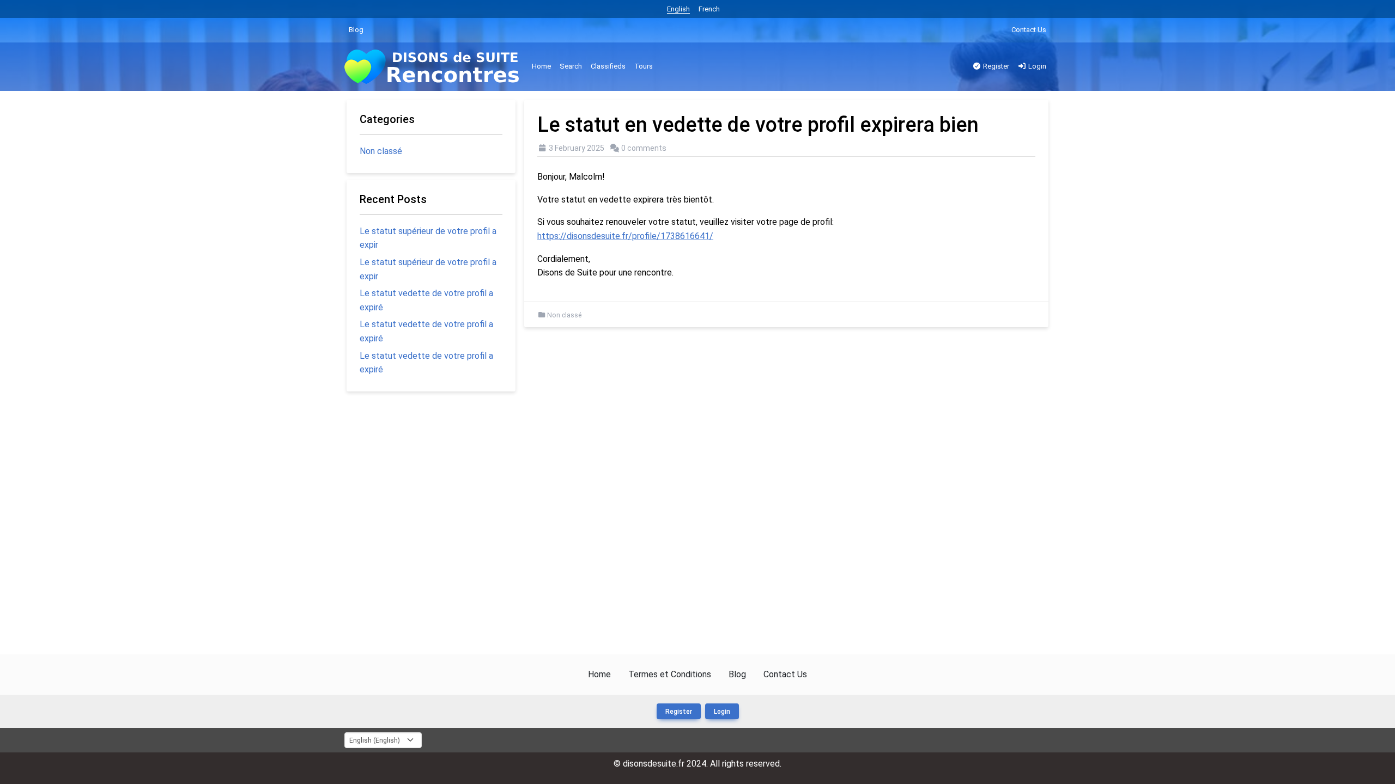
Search (571, 66)
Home (541, 66)
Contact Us (1028, 30)
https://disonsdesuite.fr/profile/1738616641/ (625, 236)
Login (1036, 66)
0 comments (643, 148)
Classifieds (608, 66)
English (678, 9)
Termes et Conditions (669, 674)
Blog (356, 30)
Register (995, 66)
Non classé (564, 315)
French (709, 9)
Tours (643, 66)
